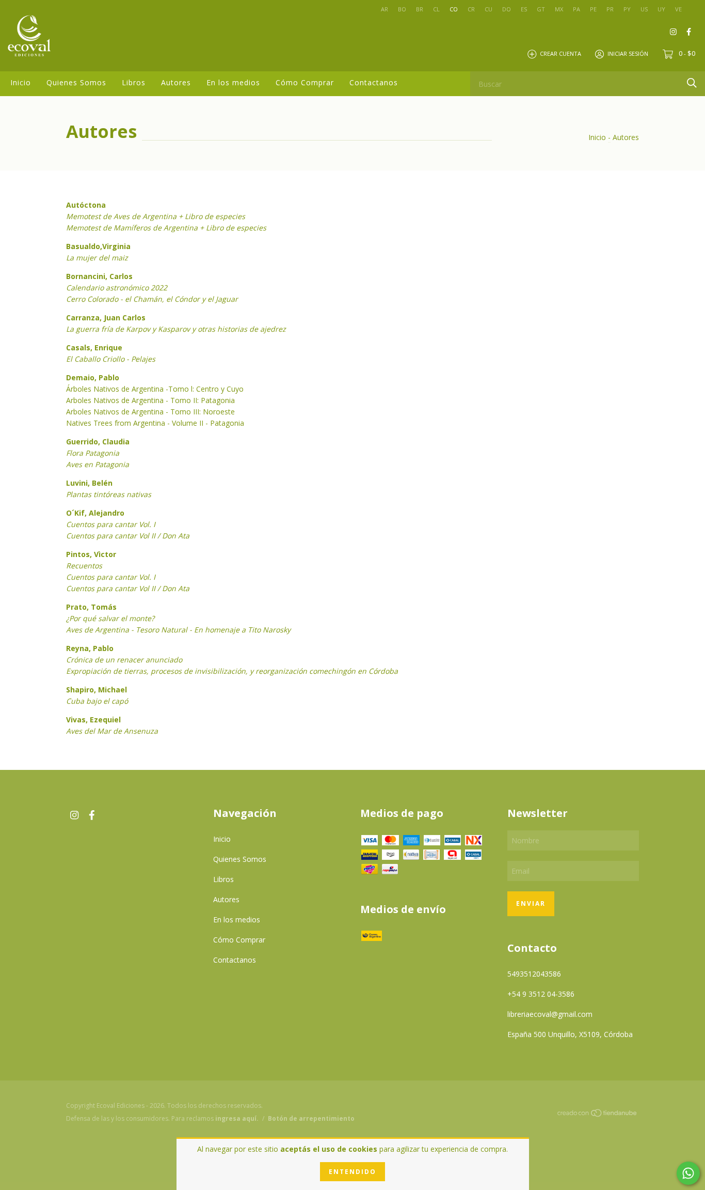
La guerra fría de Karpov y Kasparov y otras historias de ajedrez (176, 329)
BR (419, 9)
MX (559, 9)
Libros (134, 82)
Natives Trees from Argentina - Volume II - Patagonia (155, 423)
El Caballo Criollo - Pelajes (110, 359)
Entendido (352, 1171)
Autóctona (86, 205)
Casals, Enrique (94, 347)
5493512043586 (534, 974)
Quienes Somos (76, 82)
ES (524, 9)
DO (506, 9)
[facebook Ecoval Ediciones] (688, 31)
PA (576, 9)
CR (471, 9)
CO (454, 9)
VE (678, 9)
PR (610, 9)
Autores (176, 82)
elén (105, 483)
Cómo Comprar (305, 82)
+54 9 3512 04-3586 (540, 994)
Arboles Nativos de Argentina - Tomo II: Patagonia (150, 400)
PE (593, 9)
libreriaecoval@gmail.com (549, 1014)
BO (402, 9)
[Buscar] (692, 83)
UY (661, 9)
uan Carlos (126, 317)
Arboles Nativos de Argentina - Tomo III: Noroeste (150, 411)
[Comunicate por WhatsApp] (688, 1173)
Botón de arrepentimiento (311, 1118)
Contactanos (373, 82)
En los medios (233, 82)
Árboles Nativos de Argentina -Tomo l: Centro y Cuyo (155, 389)
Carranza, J (86, 317)
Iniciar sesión (627, 53)
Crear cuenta (560, 53)
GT (541, 9)
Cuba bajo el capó (97, 701)
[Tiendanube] (597, 1114)
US (644, 9)
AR (384, 9)
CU (488, 9)
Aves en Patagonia (97, 464)
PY (627, 9)
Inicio (20, 82)
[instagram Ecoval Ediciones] (673, 31)
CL (436, 9)
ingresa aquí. (237, 1118)
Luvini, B (81, 483)
